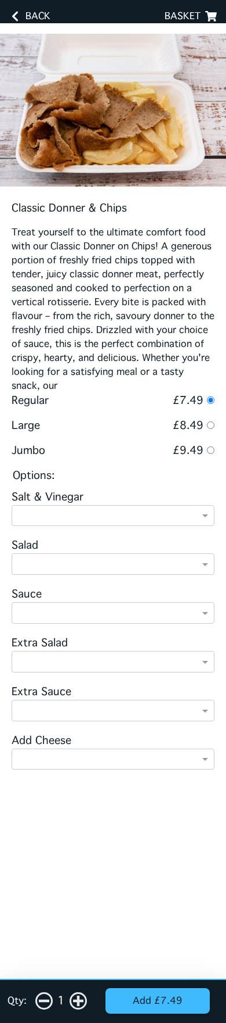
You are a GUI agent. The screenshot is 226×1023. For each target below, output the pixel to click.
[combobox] (113, 516)
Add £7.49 (158, 1000)
